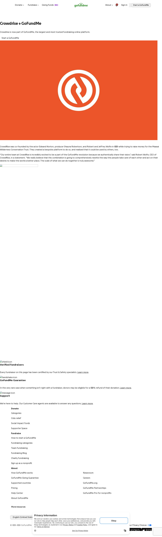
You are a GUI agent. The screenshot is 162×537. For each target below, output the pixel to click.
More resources (18, 507)
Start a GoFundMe (10, 38)
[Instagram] (20, 521)
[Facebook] (11, 521)
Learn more (82, 372)
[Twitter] (17, 521)
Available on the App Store (139, 529)
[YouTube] (14, 521)
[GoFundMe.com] (81, 5)
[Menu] (150, 5)
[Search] (11, 5)
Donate (18, 5)
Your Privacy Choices (137, 525)
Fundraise (32, 5)
